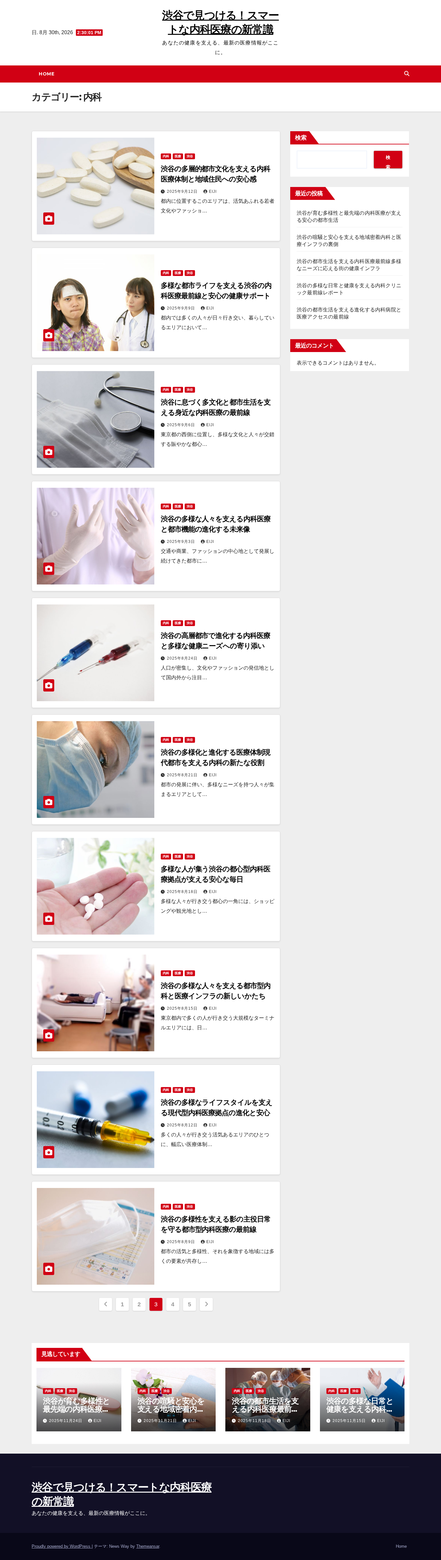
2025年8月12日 (183, 1125)
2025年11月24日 (66, 1420)
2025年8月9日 (181, 1242)
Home (46, 74)
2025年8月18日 (183, 891)
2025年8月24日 (183, 658)
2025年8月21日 (183, 775)
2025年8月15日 (183, 1008)
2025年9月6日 (181, 425)
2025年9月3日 (181, 541)
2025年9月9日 (181, 308)
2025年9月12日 (183, 191)
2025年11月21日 (161, 1420)
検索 (301, 137)
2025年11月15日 (350, 1420)
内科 (166, 156)
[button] (406, 73)
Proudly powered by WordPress (62, 1546)
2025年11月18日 (255, 1420)
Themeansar (147, 1546)
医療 (178, 156)
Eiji (213, 191)
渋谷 (190, 156)
